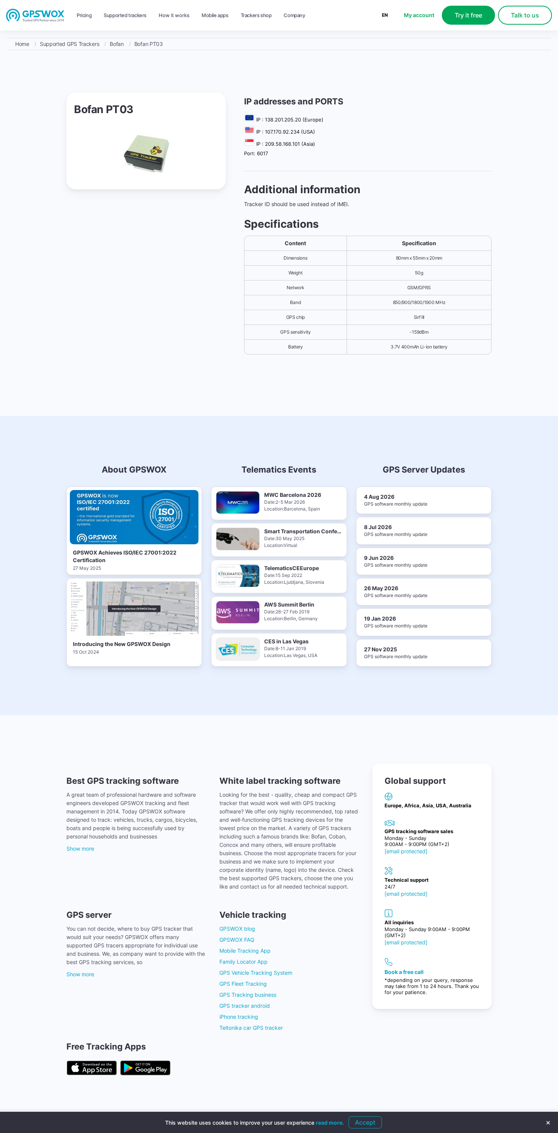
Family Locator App (243, 961)
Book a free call (404, 972)
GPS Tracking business (247, 994)
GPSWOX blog (237, 928)
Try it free (468, 15)
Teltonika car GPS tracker (251, 1027)
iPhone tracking (238, 1016)
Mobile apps (215, 15)
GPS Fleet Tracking (243, 983)
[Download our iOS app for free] (91, 1068)
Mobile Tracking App (245, 950)
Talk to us (525, 15)
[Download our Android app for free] (145, 1068)
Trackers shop (256, 15)
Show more (80, 848)
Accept (365, 1122)
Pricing (84, 15)
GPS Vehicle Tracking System (255, 972)
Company (294, 15)
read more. (330, 1122)
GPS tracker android (244, 1005)
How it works (174, 15)
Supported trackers (125, 15)
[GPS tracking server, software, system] (35, 15)
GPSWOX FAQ (236, 939)
